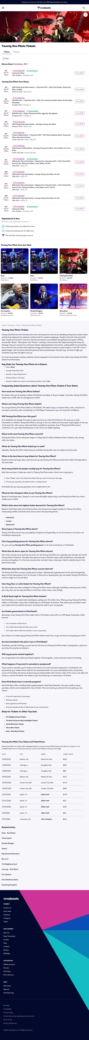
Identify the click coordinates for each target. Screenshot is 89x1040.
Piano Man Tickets (12, 727)
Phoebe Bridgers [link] (8, 843)
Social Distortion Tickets (15, 724)
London (9, 521)
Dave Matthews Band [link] (10, 880)
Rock (18, 325)
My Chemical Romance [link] (10, 854)
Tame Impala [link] (7, 838)
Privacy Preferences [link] (10, 1023)
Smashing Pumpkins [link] (9, 885)
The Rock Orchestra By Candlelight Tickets (22, 720)
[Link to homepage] (44, 8)
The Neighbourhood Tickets (16, 717)
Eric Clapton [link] (6, 874)
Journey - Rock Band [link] (10, 869)
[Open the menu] (3, 7)
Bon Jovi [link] (5, 859)
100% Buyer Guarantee (53, 2)
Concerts (11, 325)
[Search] (83, 8)
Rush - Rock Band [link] (8, 833)
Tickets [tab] (7, 52)
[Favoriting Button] (85, 15)
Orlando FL (10, 517)
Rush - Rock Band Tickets (15, 731)
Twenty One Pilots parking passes (29, 545)
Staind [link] (4, 849)
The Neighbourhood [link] (9, 864)
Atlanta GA (10, 525)
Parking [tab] (16, 52)
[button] (6, 58)
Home (4, 325)
